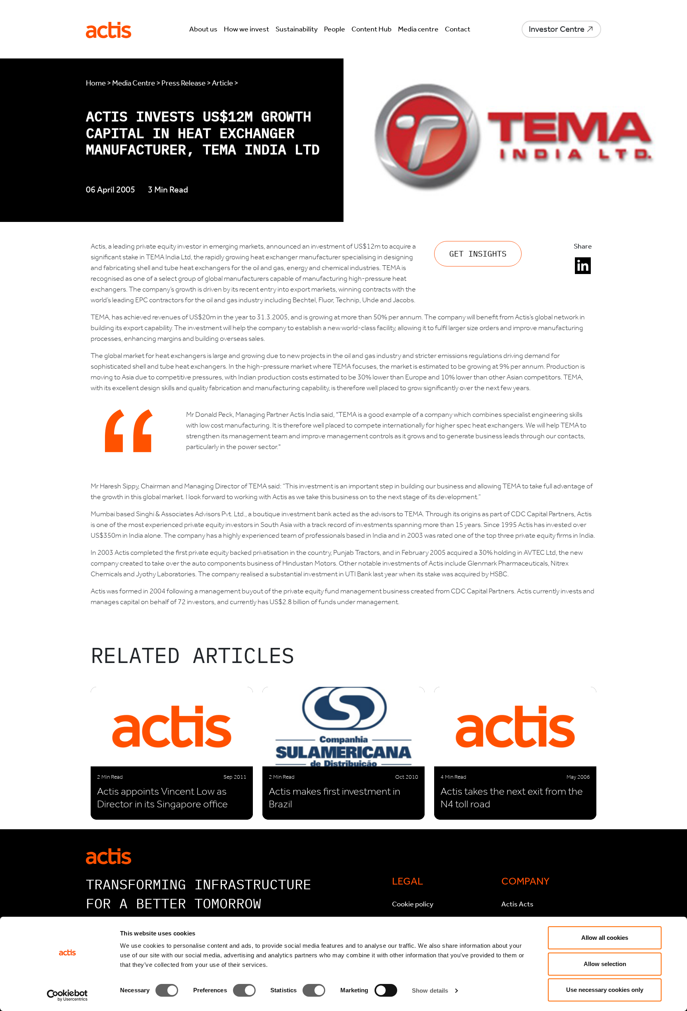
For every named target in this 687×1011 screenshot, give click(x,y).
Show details (430, 990)
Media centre (418, 29)
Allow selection (605, 963)
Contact (457, 29)
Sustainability (297, 29)
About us (203, 29)
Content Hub (371, 29)
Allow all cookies (604, 937)
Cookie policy (412, 904)
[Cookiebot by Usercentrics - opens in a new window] (67, 995)
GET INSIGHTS (478, 253)
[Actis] (108, 855)
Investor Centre (556, 29)
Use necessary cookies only (604, 989)
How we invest (246, 29)
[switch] (244, 990)
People (334, 29)
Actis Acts (517, 904)
